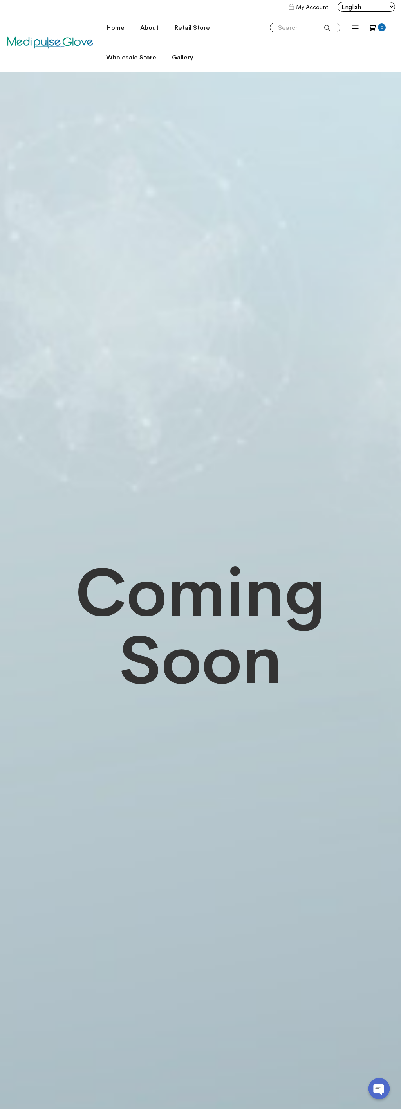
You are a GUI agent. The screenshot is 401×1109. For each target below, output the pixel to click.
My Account (312, 7)
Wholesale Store (131, 57)
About (149, 27)
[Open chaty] (379, 1088)
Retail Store (192, 27)
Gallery (182, 57)
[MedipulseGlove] (50, 42)
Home (115, 27)
